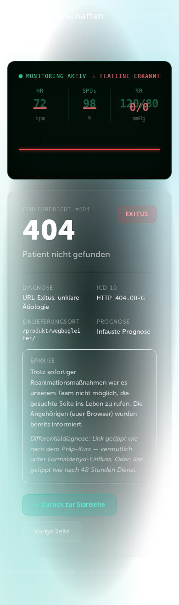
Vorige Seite (52, 531)
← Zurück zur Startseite (69, 505)
